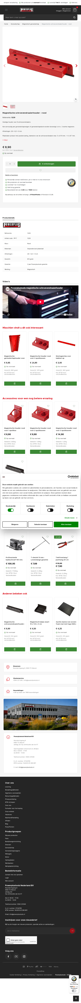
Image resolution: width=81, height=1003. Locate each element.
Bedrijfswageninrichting (13, 841)
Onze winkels (9, 811)
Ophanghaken (9, 860)
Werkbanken (9, 863)
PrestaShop (40, 971)
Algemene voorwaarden (13, 793)
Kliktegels (8, 854)
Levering (8, 787)
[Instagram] (24, 956)
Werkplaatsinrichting (11, 866)
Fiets (6, 838)
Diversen (8, 844)
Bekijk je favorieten (11, 175)
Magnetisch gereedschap (30, 24)
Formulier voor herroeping (13, 808)
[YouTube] (16, 956)
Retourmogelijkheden (12, 796)
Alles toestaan (66, 524)
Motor (7, 857)
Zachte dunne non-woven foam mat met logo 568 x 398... (66, 623)
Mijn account (9, 881)
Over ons (8, 805)
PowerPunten (9, 827)
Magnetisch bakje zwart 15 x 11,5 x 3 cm (39, 623)
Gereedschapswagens (12, 851)
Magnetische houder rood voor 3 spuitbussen (40, 357)
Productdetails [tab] (9, 218)
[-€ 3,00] (65, 543)
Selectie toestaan (40, 524)
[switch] (31, 510)
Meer (6, 140)
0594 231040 (21, 904)
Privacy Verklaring (29, 975)
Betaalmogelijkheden (12, 790)
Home (6, 24)
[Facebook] (8, 956)
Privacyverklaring (10, 799)
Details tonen (69, 518)
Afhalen (7, 820)
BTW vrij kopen (10, 802)
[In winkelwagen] (14, 384)
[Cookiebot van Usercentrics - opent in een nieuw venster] (69, 477)
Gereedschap (15, 24)
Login (7, 878)
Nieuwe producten (11, 835)
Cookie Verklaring (15, 975)
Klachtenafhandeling (12, 817)
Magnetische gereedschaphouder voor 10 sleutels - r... (14, 357)
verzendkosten (9, 374)
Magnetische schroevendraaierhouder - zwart (14, 623)
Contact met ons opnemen (14, 874)
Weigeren (14, 524)
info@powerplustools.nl (26, 767)
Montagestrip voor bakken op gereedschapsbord (63, 357)
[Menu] (77, 976)
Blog (6, 824)
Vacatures (8, 814)
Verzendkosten (18, 150)
